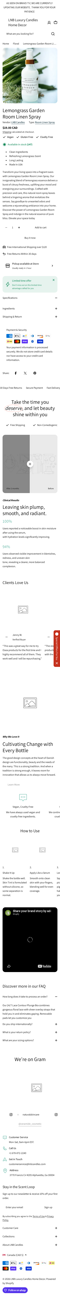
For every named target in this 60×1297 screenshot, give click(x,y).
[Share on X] (25, 373)
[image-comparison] (30, 464)
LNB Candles (18, 122)
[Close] (54, 280)
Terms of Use (39, 1216)
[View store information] (52, 265)
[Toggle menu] (4, 22)
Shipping (7, 131)
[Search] (53, 34)
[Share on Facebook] (16, 373)
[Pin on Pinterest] (35, 373)
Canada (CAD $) (15, 1255)
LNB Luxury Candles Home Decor (23, 22)
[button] (57, 648)
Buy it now (30, 237)
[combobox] (30, 34)
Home (6, 43)
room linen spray (45, 122)
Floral (16, 43)
